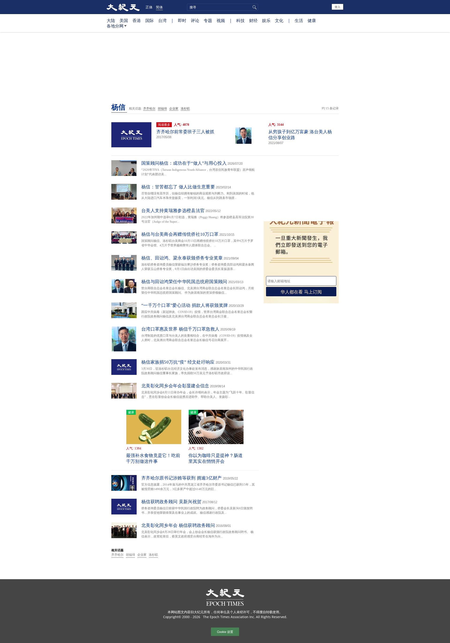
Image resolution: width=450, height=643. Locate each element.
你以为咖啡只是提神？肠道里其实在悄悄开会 (215, 458)
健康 (312, 20)
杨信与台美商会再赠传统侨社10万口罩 (179, 234)
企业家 (173, 108)
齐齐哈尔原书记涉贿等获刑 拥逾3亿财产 (181, 478)
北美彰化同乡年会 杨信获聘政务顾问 (178, 525)
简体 (159, 7)
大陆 (111, 20)
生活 (299, 20)
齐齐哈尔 (149, 108)
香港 (136, 20)
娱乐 (266, 20)
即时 (182, 20)
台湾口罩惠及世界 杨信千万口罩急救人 (180, 329)
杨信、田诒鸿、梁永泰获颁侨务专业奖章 (182, 257)
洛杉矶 (185, 108)
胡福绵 (162, 108)
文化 (279, 20)
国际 (149, 20)
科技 (240, 20)
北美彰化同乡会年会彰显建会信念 (175, 385)
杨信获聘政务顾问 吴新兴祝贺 (171, 501)
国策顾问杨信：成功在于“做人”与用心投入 (184, 163)
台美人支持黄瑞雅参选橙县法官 (173, 210)
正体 (149, 7)
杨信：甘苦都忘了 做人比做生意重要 (178, 186)
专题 (208, 20)
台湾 (162, 20)
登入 (337, 7)
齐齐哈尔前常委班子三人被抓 (185, 131)
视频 (221, 20)
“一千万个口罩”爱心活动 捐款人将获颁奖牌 (184, 305)
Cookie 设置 (225, 631)
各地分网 (115, 26)
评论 (195, 20)
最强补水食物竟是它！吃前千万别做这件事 (153, 458)
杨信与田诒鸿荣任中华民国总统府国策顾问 (184, 281)
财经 (253, 20)
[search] (222, 7)
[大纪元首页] (123, 7)
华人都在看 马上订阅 (301, 291)
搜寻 (253, 7)
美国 (124, 20)
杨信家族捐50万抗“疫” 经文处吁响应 (178, 362)
